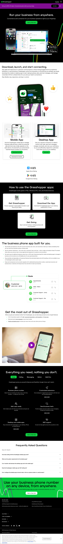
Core (13, 377)
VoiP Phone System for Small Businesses (10, 504)
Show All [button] (4, 450)
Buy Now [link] (57, 1)
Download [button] (46, 152)
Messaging (30, 377)
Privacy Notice (30, 541)
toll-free (11, 206)
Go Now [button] (55, 5)
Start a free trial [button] (31, 22)
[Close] (60, 6)
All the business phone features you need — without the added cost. (15, 506)
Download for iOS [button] (17, 152)
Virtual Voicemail (5, 501)
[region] (31, 539)
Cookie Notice (4, 542)
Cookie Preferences (46, 538)
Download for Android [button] (17, 156)
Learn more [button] (47, 396)
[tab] (14, 377)
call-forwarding (38, 317)
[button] (31, 345)
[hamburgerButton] (61, 2)
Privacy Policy (34, 532)
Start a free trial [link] (31, 434)
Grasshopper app (45, 206)
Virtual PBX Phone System (37, 501)
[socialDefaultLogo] (11, 526)
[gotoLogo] (6, 2)
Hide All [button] (8, 450)
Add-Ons (48, 377)
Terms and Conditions (6, 532)
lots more (46, 317)
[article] (31, 141)
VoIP (23, 317)
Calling (21, 377)
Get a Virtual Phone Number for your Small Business (42, 506)
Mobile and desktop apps (13, 321)
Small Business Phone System (37, 504)
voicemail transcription (30, 317)
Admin (40, 377)
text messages (19, 319)
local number (18, 206)
